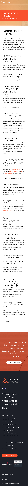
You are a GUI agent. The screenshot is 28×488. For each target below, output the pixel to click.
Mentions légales (6, 474)
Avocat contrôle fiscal (8, 419)
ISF (21, 171)
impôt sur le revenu (13, 171)
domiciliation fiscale (9, 168)
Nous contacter (13, 362)
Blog (4, 407)
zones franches (11, 212)
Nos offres (8, 397)
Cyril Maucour (7, 18)
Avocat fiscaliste (11, 394)
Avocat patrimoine (7, 430)
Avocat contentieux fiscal (9, 424)
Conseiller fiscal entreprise (10, 436)
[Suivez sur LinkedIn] (6, 479)
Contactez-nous (9, 455)
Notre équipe (9, 401)
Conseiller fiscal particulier (10, 433)
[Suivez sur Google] (3, 479)
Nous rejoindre (10, 404)
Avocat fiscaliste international (11, 427)
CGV (12, 474)
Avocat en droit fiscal (8, 422)
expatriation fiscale (8, 210)
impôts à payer (16, 169)
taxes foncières (8, 173)
